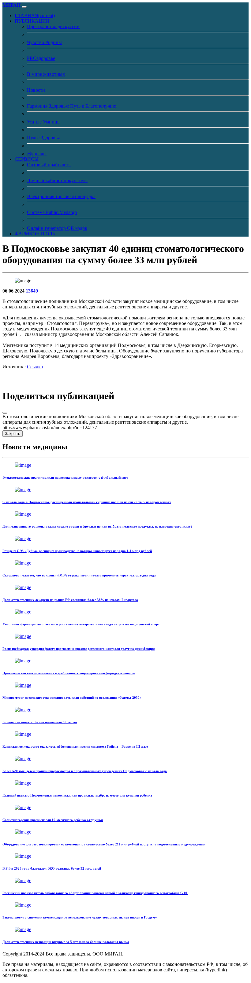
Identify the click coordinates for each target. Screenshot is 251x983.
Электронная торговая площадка (61, 196)
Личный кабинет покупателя (57, 180)
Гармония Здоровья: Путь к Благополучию (71, 106)
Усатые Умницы (44, 121)
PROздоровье (41, 58)
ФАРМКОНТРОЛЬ (35, 233)
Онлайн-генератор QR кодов (57, 228)
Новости (36, 90)
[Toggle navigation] (24, 7)
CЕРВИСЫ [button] (27, 159)
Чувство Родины (44, 42)
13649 (32, 290)
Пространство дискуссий (53, 26)
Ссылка (35, 366)
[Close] (4, 413)
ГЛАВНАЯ (35, 15)
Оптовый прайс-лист (49, 164)
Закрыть (12, 433)
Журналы (37, 153)
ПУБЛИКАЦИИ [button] (32, 21)
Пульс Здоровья (43, 137)
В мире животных (46, 74)
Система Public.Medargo (52, 212)
